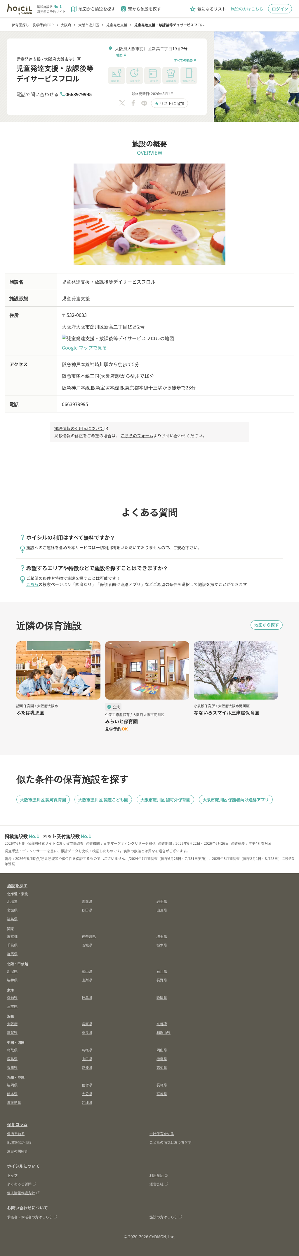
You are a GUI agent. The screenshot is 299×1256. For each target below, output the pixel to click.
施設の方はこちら (247, 9)
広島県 (12, 1058)
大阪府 (12, 1023)
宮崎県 (162, 1093)
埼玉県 (162, 936)
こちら (32, 584)
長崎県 (162, 1084)
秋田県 (87, 909)
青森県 (87, 901)
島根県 (87, 1049)
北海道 (12, 901)
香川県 (12, 1067)
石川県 (162, 971)
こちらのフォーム (137, 435)
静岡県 (162, 997)
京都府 (162, 1023)
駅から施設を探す (140, 9)
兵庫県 (87, 1023)
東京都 (12, 936)
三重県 (12, 1006)
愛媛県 (87, 1067)
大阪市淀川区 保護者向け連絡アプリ (236, 799)
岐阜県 (87, 997)
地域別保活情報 (19, 1142)
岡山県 (162, 1049)
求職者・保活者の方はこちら (30, 1216)
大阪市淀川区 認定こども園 (103, 799)
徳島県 (162, 1058)
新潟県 (12, 971)
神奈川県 (89, 936)
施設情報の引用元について (81, 428)
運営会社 (157, 1183)
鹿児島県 (14, 1102)
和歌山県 (164, 1032)
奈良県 (87, 1032)
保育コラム (17, 1124)
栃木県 (162, 944)
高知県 (162, 1067)
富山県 (87, 971)
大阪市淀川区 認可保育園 (43, 799)
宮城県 (12, 909)
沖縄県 (87, 1102)
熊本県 (12, 1093)
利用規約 (157, 1175)
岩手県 (162, 901)
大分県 (87, 1093)
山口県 (87, 1058)
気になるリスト (207, 9)
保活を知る (16, 1133)
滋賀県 (12, 1032)
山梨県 (87, 979)
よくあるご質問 (19, 1183)
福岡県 (12, 1084)
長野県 (162, 979)
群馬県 (12, 953)
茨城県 (87, 944)
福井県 (12, 979)
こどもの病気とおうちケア (171, 1142)
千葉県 (12, 944)
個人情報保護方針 (21, 1192)
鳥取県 (12, 1049)
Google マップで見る (84, 347)
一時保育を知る (162, 1133)
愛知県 (12, 997)
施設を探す (17, 885)
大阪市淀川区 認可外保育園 (165, 799)
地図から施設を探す (92, 9)
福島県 (12, 918)
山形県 (162, 909)
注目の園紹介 (17, 1150)
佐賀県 (87, 1084)
